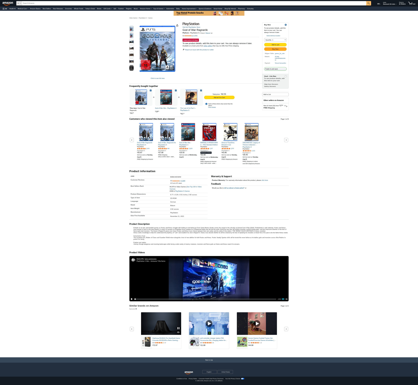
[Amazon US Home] (189, 373)
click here (264, 180)
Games (150, 18)
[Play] (131, 299)
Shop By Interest (230, 8)
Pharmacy (241, 8)
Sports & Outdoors (205, 8)
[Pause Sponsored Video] (178, 328)
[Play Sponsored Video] (209, 323)
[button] (5, 9)
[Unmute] (287, 299)
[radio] (131, 29)
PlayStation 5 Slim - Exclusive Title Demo (151, 261)
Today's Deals (90, 8)
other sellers (208, 46)
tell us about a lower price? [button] (234, 188)
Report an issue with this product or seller (199, 50)
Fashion (121, 8)
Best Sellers (47, 8)
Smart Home (218, 8)
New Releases (58, 8)
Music (136, 8)
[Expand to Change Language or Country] (215, 372)
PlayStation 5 (143, 18)
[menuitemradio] (283, 299)
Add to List (267, 94)
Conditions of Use (181, 378)
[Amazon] (8, 3)
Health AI (12, 8)
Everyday (250, 8)
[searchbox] (194, 3)
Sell (115, 8)
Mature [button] (208, 33)
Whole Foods (78, 8)
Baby (178, 8)
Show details (212, 107)
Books (99, 8)
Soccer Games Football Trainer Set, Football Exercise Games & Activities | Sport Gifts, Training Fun (261, 339)
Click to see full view (158, 78)
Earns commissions (151, 259)
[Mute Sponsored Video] (178, 332)
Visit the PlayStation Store (191, 27)
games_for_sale (280, 53)
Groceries (68, 8)
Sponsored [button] (132, 309)
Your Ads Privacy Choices (232, 378)
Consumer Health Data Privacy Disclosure (211, 378)
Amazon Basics (35, 8)
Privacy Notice (193, 378)
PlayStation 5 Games (182, 191)
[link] (166, 97)
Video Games (133, 18)
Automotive (170, 8)
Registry (129, 8)
